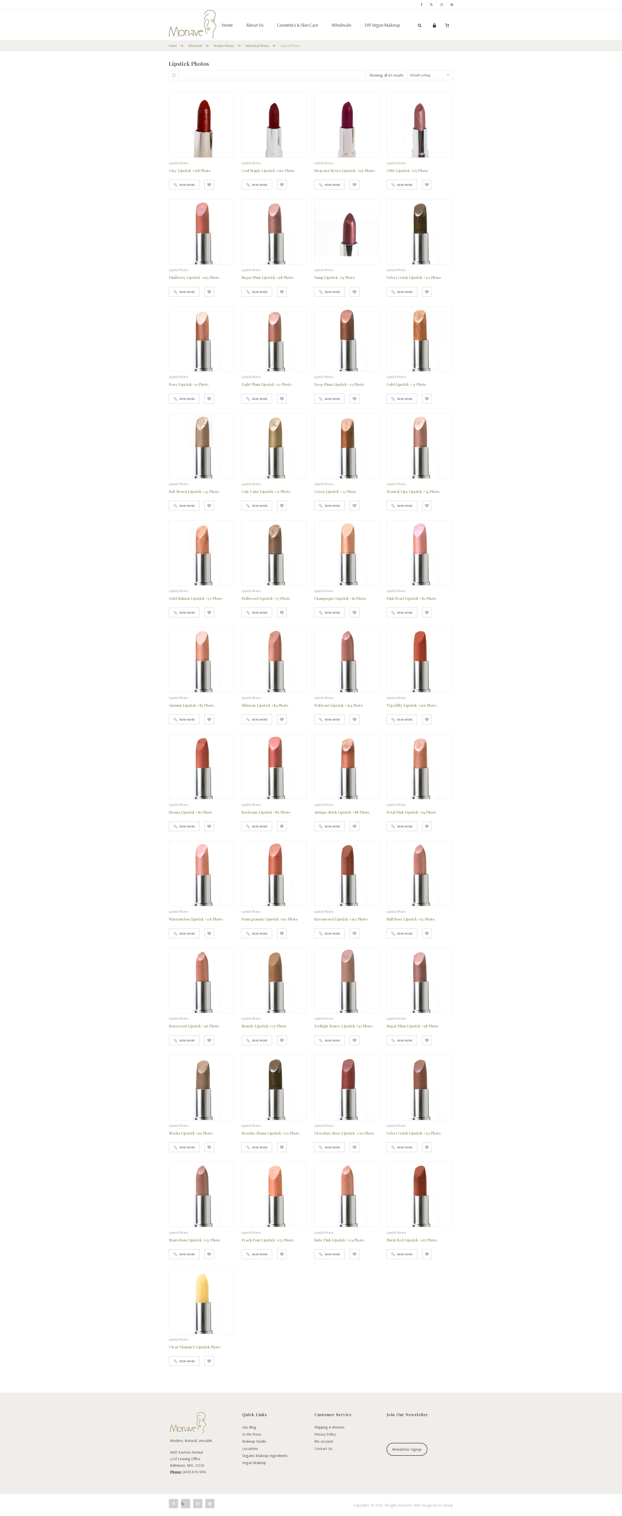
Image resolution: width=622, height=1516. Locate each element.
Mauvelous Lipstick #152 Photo (194, 1240)
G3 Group (445, 1505)
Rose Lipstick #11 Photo (188, 384)
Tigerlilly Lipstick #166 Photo (411, 705)
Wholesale (341, 25)
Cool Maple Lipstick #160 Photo (268, 170)
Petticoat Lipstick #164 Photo (338, 705)
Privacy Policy (325, 1434)
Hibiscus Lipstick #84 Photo (265, 705)
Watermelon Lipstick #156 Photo (196, 919)
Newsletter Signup (407, 1449)
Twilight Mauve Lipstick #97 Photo (343, 1026)
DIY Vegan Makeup (382, 25)
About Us (255, 25)
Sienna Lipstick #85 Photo (190, 812)
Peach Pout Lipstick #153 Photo (268, 1240)
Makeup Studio (254, 1441)
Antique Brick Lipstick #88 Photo (342, 812)
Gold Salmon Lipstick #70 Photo (195, 598)
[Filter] (174, 75)
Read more (187, 185)
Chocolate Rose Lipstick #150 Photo (344, 1133)
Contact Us (323, 1448)
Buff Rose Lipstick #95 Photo (410, 919)
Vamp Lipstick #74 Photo (334, 277)
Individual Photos (257, 45)
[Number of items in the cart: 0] (447, 25)
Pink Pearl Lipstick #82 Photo (411, 598)
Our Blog (249, 1427)
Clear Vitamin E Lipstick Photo (194, 1347)
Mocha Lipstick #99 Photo (191, 1133)
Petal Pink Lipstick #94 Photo (411, 812)
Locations (250, 1448)
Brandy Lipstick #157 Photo (264, 1026)
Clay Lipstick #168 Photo (189, 170)
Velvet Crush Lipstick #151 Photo (414, 1133)
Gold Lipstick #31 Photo (406, 384)
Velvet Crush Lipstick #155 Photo (414, 277)
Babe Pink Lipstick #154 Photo (339, 1240)
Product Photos (224, 45)
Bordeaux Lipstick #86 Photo (266, 812)
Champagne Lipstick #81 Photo (340, 598)
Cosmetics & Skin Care (297, 25)
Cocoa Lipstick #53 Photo (335, 491)
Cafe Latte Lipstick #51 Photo (266, 491)
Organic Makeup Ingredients (265, 1455)
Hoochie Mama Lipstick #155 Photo (271, 1133)
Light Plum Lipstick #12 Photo (267, 384)
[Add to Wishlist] (209, 185)
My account (323, 1441)
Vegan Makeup (254, 1462)
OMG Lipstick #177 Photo (407, 170)
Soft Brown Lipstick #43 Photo (194, 491)
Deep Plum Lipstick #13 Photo (339, 384)
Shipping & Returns (329, 1427)
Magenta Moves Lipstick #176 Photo (344, 170)
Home (227, 25)
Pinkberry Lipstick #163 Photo (194, 277)
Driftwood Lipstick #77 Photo (266, 598)
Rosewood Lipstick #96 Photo (194, 1026)
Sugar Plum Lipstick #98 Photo (268, 277)
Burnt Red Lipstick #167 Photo (412, 1240)
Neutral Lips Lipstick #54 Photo (413, 491)
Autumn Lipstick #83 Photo (191, 705)
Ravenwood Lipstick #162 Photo (341, 919)
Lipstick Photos (178, 163)
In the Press (251, 1434)
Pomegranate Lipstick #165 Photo (270, 919)
